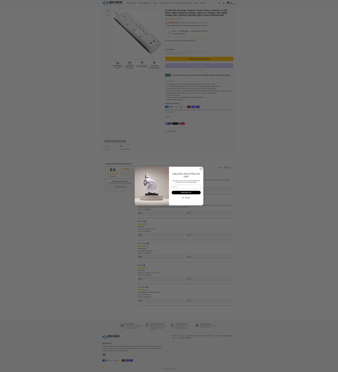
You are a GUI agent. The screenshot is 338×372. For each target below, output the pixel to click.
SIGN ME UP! (186, 192)
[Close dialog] (201, 169)
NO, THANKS (186, 197)
